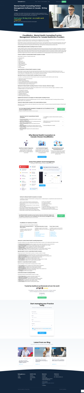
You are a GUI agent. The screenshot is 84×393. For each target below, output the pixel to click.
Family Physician (38, 235)
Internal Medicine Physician (39, 236)
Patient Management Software (47, 378)
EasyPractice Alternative (46, 379)
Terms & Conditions (46, 328)
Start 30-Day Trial (61, 109)
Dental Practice (52, 234)
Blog (31, 379)
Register (64, 1)
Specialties (44, 375)
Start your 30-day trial (42, 156)
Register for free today (18, 24)
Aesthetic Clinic (52, 231)
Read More (42, 185)
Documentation (32, 377)
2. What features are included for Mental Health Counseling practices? (51, 122)
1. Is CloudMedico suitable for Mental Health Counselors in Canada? (52, 117)
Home (36, 1)
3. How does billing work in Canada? (49, 125)
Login (19, 376)
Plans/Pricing (32, 376)
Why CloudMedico (44, 1)
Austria (22, 234)
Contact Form (56, 375)
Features (39, 1)
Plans (49, 1)
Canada (22, 236)
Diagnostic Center (53, 235)
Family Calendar (45, 381)
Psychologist (37, 231)
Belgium (22, 235)
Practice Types (44, 377)
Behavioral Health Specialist (40, 234)
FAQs (31, 378)
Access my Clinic (58, 1)
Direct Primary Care (53, 236)
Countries (44, 376)
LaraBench (44, 385)
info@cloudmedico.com (59, 376)
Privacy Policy (27, 389)
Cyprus (22, 237)
